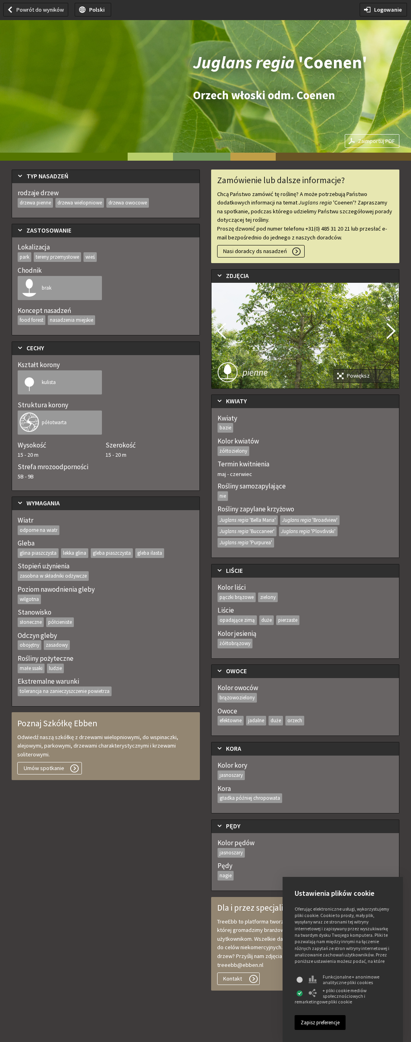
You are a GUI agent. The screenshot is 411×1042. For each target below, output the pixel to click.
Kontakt (232, 978)
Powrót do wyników (40, 9)
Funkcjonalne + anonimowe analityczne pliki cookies (351, 979)
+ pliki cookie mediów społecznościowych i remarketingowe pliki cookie (330, 996)
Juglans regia (248, 520)
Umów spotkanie (44, 768)
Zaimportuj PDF (376, 141)
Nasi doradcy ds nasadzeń (255, 251)
